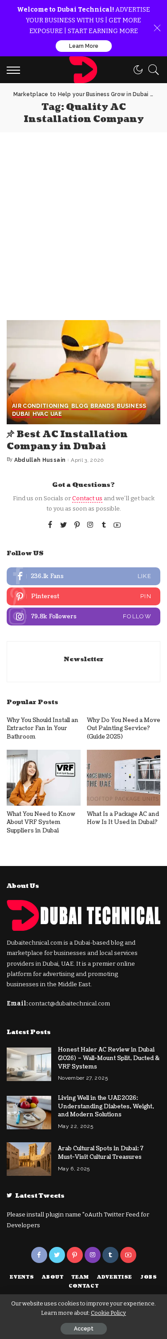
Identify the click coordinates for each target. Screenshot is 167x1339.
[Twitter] (63, 525)
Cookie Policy (108, 1312)
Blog (79, 406)
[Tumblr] (103, 525)
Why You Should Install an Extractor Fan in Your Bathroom (42, 728)
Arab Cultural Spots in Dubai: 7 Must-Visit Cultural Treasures (100, 1153)
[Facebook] (50, 525)
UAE (56, 414)
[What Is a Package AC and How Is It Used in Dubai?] (124, 777)
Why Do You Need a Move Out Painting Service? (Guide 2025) (123, 728)
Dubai (21, 414)
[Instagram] (90, 525)
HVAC (40, 414)
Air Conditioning (40, 406)
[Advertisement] (83, 220)
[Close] (157, 28)
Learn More (83, 46)
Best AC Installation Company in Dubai (67, 440)
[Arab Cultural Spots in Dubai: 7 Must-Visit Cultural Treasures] (29, 1159)
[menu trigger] (15, 69)
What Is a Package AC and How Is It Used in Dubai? (123, 818)
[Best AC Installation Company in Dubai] (83, 372)
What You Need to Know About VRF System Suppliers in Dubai (41, 822)
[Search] (151, 69)
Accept (84, 1329)
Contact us (87, 498)
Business (132, 406)
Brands (102, 406)
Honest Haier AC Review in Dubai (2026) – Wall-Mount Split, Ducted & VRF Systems (108, 1058)
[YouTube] (117, 525)
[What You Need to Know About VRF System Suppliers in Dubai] (44, 777)
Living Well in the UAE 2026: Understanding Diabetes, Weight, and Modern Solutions (106, 1106)
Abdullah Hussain (40, 460)
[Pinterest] (77, 525)
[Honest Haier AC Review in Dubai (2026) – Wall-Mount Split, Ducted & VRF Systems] (29, 1064)
